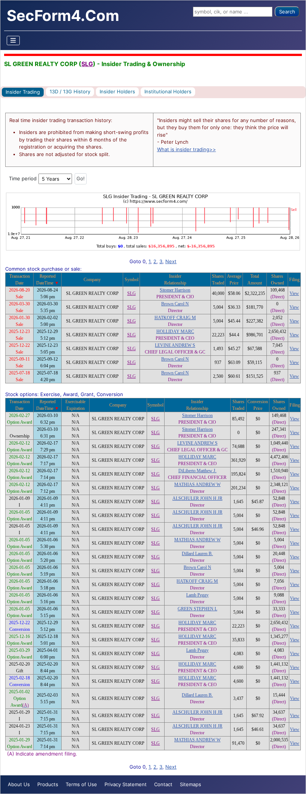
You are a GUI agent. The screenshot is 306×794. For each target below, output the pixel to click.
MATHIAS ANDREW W (197, 484)
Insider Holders (117, 91)
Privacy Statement (125, 784)
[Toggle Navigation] (13, 40)
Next (171, 261)
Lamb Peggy (197, 595)
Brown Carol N (175, 303)
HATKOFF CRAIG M (175, 317)
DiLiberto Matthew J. (197, 470)
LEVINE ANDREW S (175, 345)
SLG (87, 64)
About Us (19, 784)
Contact (163, 784)
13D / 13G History (70, 91)
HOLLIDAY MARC (175, 331)
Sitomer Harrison (175, 290)
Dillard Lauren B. (197, 553)
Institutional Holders (167, 91)
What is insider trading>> (186, 149)
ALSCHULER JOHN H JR (197, 498)
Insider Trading (23, 92)
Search (287, 12)
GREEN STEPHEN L (197, 608)
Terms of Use (81, 784)
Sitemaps (190, 784)
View (294, 293)
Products (47, 784)
